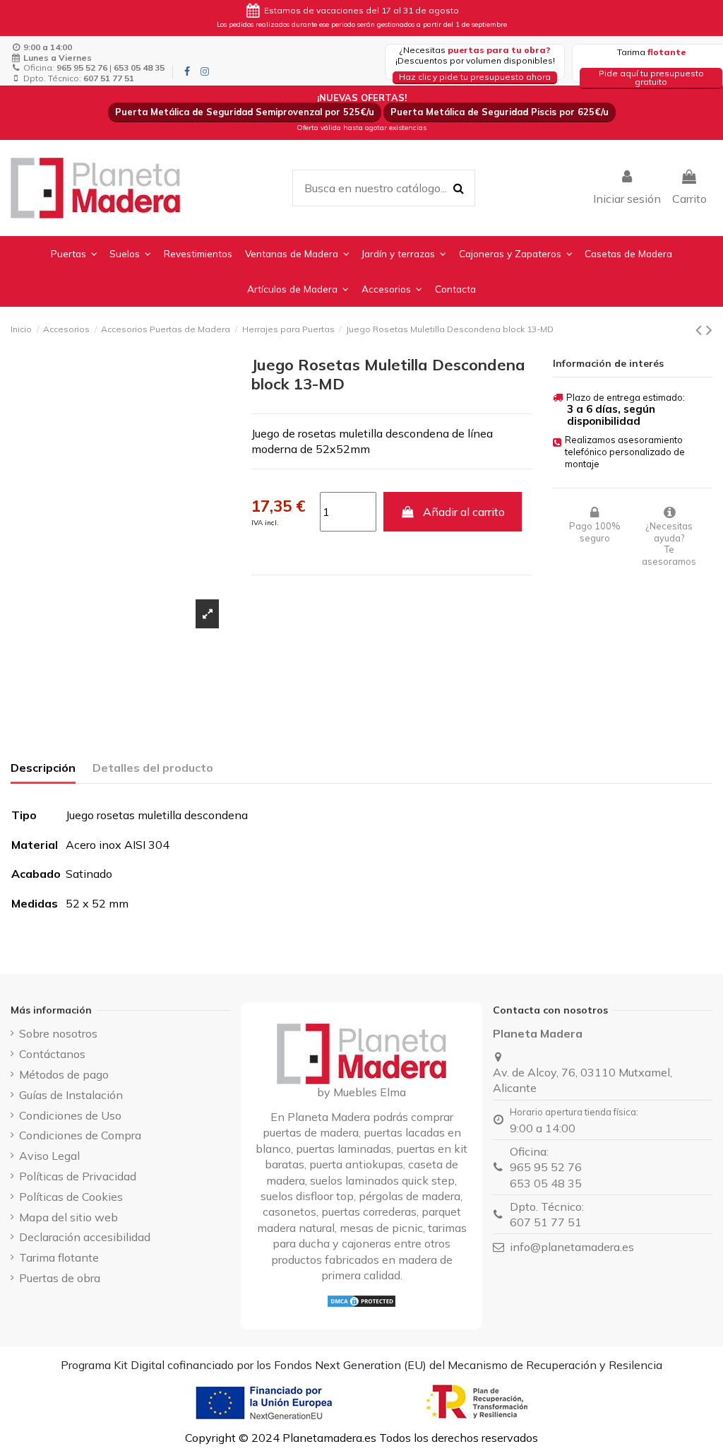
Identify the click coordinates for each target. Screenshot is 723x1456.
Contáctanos (52, 1054)
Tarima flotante (59, 1257)
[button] (74, 253)
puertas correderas (369, 1211)
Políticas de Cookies (71, 1197)
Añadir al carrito (464, 512)
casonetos (289, 1211)
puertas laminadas (343, 1148)
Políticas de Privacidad (77, 1176)
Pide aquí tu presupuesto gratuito (651, 77)
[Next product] (709, 329)
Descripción (43, 768)
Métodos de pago (64, 1074)
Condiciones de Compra (80, 1135)
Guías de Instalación (71, 1095)
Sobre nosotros (58, 1033)
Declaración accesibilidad (84, 1237)
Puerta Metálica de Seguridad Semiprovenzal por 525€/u (244, 111)
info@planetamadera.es (572, 1247)
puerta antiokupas (356, 1164)
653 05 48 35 (546, 1183)
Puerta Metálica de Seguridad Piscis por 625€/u (499, 111)
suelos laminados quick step (382, 1180)
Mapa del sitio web (68, 1217)
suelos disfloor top (307, 1196)
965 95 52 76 (546, 1167)
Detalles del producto (152, 768)
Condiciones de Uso (70, 1115)
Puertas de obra (59, 1278)
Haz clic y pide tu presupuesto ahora (475, 76)
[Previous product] (700, 329)
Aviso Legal (49, 1156)
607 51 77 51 (546, 1222)
